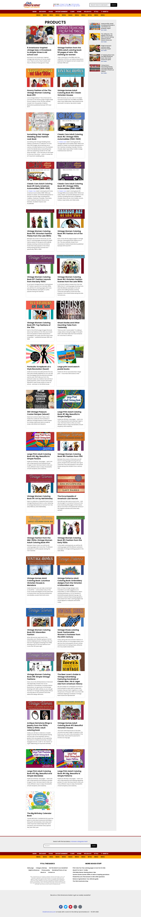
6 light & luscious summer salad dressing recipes (106, 47)
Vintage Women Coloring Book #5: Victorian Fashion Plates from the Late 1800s (39, 233)
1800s (38, 15)
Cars (72, 12)
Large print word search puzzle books (69, 367)
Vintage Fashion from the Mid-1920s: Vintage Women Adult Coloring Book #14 (39, 540)
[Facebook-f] (61, 907)
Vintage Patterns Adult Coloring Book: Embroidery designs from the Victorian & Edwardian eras (70, 582)
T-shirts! (104, 12)
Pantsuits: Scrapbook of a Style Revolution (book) (39, 367)
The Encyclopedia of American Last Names (68, 497)
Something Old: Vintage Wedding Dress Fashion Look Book (38, 136)
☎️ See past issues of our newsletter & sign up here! (66, 6)
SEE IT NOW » (104, 30)
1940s (70, 15)
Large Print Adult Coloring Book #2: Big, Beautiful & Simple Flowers (39, 456)
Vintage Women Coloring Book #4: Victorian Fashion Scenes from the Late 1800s (70, 279)
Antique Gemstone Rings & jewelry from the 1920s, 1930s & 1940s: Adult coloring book (39, 726)
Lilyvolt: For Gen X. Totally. (80, 870)
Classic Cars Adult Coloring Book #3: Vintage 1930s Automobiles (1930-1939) (70, 186)
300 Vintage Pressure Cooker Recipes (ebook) (38, 413)
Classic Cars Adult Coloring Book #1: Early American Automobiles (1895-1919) (39, 186)
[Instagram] (75, 907)
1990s (103, 15)
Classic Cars (62, 142)
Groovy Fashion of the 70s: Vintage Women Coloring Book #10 (39, 92)
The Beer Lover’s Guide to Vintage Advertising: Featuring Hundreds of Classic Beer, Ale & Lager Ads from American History (70, 679)
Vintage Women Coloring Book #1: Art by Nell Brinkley (40, 497)
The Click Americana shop (80, 881)
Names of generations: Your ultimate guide (85, 879)
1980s (96, 15)
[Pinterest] (70, 907)
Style (96, 12)
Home (79, 12)
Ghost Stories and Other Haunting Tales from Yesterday (69, 325)
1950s (77, 15)
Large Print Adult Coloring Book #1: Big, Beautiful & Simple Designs (69, 414)
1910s (51, 15)
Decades (42, 12)
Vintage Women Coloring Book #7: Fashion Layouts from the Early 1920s (39, 279)
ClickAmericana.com (49, 912)
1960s (83, 15)
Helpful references (33, 870)
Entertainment (62, 12)
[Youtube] (80, 907)
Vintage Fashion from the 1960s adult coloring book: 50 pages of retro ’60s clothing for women (70, 51)
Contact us (51, 872)
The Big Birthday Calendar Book (39, 814)
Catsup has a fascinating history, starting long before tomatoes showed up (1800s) (107, 68)
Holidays (87, 12)
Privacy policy (46, 870)
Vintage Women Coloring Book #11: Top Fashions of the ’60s (38, 325)
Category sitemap (41, 868)
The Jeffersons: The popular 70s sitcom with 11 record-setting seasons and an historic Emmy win (107, 37)
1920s (57, 15)
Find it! (94, 846)
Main (34, 12)
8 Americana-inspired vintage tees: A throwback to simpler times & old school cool (39, 51)
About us (43, 872)
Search (114, 5)
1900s (45, 15)
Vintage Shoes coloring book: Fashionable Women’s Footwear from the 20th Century (69, 633)
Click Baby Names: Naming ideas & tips (84, 872)
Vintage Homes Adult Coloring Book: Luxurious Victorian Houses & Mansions (38, 582)
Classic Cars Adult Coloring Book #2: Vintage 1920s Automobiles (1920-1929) (70, 136)
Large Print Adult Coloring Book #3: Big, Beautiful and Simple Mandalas (39, 773)
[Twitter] (65, 907)
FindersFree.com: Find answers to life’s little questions (89, 877)
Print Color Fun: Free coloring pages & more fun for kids (89, 868)
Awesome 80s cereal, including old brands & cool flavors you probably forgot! (107, 26)
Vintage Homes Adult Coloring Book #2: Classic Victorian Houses (69, 92)
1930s (64, 15)
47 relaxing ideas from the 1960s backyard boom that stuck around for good (107, 57)
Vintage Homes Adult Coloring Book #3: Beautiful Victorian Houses (70, 725)
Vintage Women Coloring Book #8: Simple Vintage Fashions (38, 676)
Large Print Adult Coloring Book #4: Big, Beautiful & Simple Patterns (69, 773)
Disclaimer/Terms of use (59, 870)
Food (51, 12)
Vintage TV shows (64, 4)
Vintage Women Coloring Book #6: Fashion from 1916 (70, 455)
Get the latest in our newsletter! (58, 868)
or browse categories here (78, 841)
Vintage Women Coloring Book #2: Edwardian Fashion (38, 632)
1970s (90, 15)
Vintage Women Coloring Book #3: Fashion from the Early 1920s (70, 540)
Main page (30, 868)
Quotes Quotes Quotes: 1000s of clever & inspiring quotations (91, 874)
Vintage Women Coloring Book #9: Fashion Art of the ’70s (70, 233)
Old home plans (75, 4)
